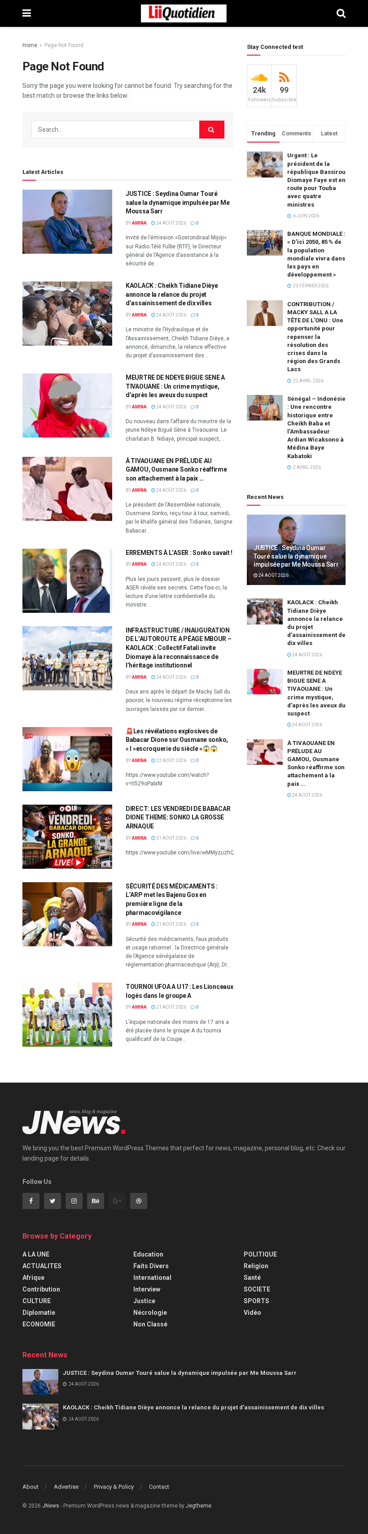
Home (29, 45)
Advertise (66, 1486)
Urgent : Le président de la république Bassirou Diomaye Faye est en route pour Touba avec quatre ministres (316, 180)
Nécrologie (150, 1312)
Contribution (41, 1289)
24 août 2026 (170, 223)
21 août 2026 (170, 838)
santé (252, 1277)
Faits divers (151, 1266)
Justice (144, 1300)
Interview (146, 1289)
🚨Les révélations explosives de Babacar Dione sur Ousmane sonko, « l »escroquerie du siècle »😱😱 (177, 740)
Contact (159, 1486)
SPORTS (256, 1300)
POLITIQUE (260, 1254)
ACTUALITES (41, 1266)
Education (148, 1254)
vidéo (252, 1312)
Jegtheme (198, 1506)
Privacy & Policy (114, 1486)
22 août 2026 (170, 760)
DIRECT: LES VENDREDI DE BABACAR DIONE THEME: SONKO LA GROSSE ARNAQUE (178, 817)
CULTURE (36, 1300)
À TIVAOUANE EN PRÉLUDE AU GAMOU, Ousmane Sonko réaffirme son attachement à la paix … (176, 469)
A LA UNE (35, 1254)
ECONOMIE (38, 1324)
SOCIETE (257, 1289)
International (152, 1277)
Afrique (33, 1277)
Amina (139, 223)
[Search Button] (211, 130)
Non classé (150, 1324)
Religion (256, 1266)
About (30, 1486)
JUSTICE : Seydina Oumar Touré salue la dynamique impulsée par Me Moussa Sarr (177, 202)
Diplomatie (38, 1312)
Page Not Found (63, 45)
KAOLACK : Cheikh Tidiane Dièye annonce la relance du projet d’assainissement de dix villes (172, 294)
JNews (50, 1506)
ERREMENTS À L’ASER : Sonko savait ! (179, 552)
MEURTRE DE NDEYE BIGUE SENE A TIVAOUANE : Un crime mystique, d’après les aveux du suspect (175, 386)
